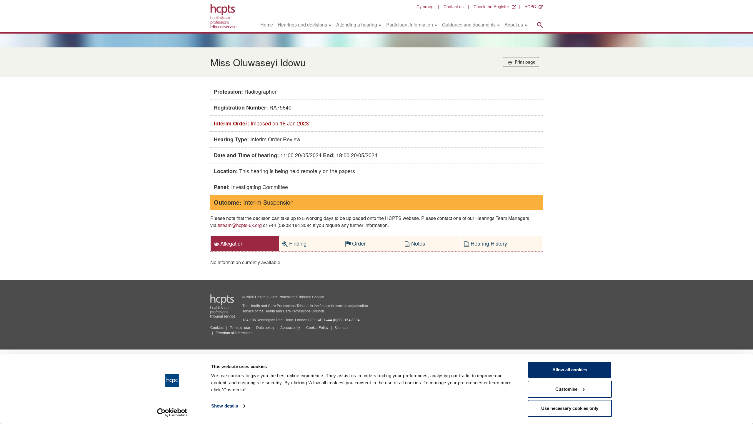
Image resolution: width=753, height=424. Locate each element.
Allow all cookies (569, 369)
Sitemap (341, 327)
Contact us (454, 6)
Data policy (265, 327)
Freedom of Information (234, 332)
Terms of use (240, 327)
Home (266, 24)
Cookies (217, 327)
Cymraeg (425, 6)
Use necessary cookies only (569, 408)
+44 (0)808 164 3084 (343, 319)
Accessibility (290, 327)
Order (358, 243)
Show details (224, 405)
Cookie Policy (317, 327)
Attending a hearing (356, 24)
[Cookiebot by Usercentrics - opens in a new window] (172, 412)
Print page (524, 62)
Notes (417, 243)
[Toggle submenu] (330, 24)
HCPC (530, 6)
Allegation (231, 243)
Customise (566, 389)
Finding (297, 243)
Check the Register (491, 6)
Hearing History (488, 243)
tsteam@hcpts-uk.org (240, 225)
